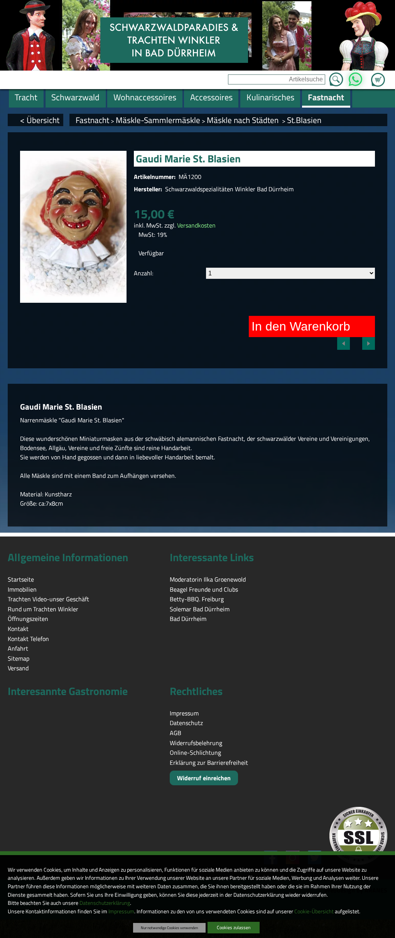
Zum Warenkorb (378, 75)
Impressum (121, 911)
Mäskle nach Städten (243, 120)
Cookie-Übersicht (314, 911)
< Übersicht (39, 120)
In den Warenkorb (301, 326)
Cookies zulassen (233, 927)
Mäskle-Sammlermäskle (158, 120)
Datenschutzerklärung (104, 903)
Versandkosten (196, 225)
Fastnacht (92, 120)
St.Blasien (304, 120)
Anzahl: (143, 273)
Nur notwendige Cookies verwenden (169, 928)
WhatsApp (355, 77)
